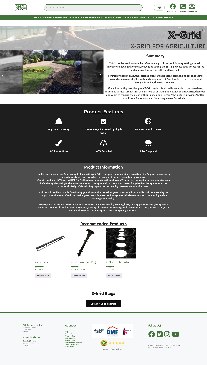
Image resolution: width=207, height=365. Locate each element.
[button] (2, 75)
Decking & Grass (112, 17)
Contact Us (68, 334)
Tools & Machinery (160, 17)
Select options (78, 275)
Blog (66, 332)
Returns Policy (70, 340)
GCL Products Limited (33, 325)
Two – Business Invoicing (73, 342)
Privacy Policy (70, 336)
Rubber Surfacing (90, 17)
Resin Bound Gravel (136, 17)
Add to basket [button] (43, 275)
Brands (37, 17)
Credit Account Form (72, 344)
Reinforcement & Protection (61, 17)
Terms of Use (69, 347)
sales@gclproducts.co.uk (32, 337)
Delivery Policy (70, 338)
